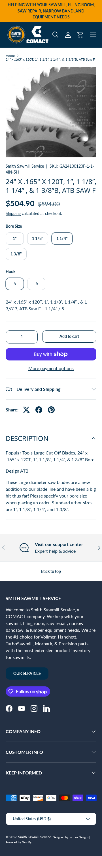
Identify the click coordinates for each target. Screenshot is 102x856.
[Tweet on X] (26, 410)
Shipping (13, 213)
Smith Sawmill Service (25, 166)
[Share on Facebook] (39, 410)
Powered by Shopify (18, 842)
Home (10, 55)
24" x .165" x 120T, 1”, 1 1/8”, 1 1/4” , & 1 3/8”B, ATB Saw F (50, 59)
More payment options (51, 368)
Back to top (51, 571)
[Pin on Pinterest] (51, 410)
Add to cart (69, 336)
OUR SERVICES (27, 673)
